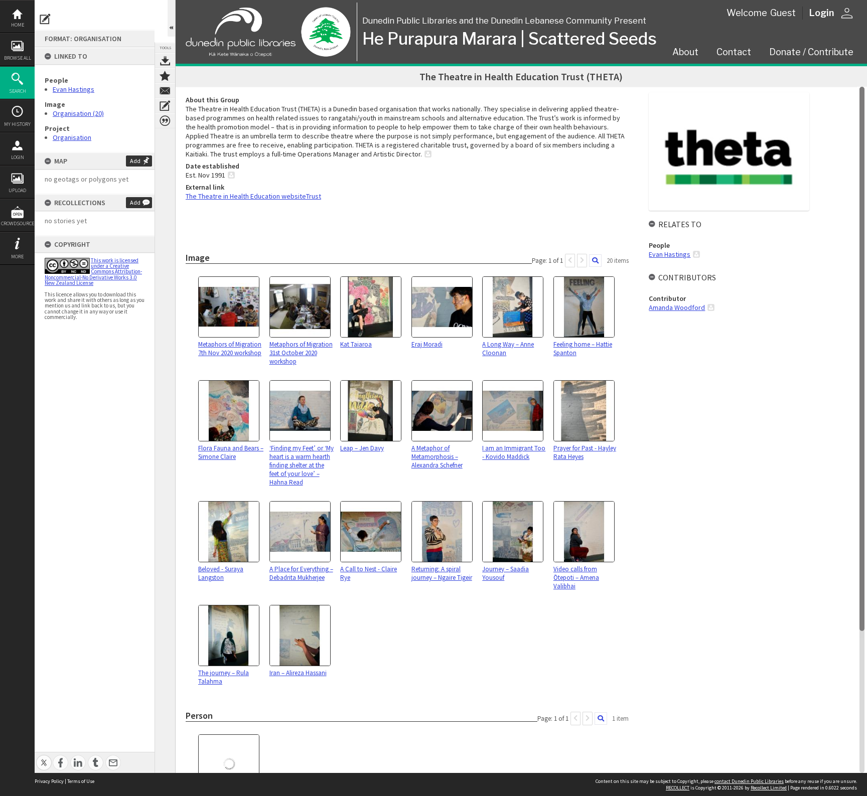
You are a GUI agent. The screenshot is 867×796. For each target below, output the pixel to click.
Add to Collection (165, 75)
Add (135, 161)
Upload (17, 190)
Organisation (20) (78, 113)
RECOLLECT (677, 787)
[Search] (595, 260)
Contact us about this (165, 90)
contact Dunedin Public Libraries (749, 781)
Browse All (17, 58)
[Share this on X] (44, 757)
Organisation (72, 137)
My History (17, 124)
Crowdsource (17, 223)
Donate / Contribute (811, 52)
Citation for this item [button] (165, 120)
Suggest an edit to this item (45, 19)
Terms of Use (80, 781)
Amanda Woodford (677, 307)
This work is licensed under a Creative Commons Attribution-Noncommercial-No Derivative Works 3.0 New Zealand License (93, 271)
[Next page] (582, 260)
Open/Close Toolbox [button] (171, 18)
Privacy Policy (49, 781)
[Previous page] (570, 260)
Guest (783, 13)
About (685, 52)
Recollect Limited (769, 787)
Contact (733, 52)
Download (165, 60)
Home (17, 25)
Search (17, 91)
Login (17, 157)
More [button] (17, 256)
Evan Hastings (73, 89)
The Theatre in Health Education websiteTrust (253, 196)
